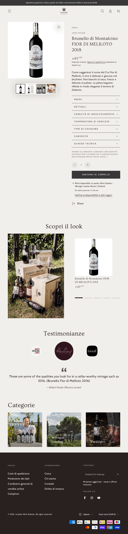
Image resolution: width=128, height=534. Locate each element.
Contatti (49, 483)
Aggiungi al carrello (96, 174)
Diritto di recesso (54, 488)
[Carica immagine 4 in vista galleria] (51, 89)
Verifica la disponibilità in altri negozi (93, 195)
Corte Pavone (79, 33)
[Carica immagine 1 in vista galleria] (20, 89)
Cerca (48, 473)
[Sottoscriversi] (118, 474)
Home (74, 28)
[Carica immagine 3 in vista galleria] (41, 89)
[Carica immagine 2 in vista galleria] (30, 89)
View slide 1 (79, 295)
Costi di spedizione (18, 473)
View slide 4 (107, 295)
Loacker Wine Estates (25, 514)
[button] (102, 11)
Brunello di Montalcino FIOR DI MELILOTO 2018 (92, 280)
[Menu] (9, 11)
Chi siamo (50, 478)
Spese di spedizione (96, 62)
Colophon (13, 493)
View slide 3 (97, 295)
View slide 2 (88, 295)
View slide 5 (116, 295)
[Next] (113, 351)
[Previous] (15, 351)
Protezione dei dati (18, 478)
